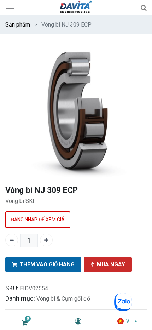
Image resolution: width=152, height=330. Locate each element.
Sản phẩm (17, 24)
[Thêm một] (46, 240)
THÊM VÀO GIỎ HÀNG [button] (47, 264)
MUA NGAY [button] (111, 264)
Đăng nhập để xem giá (38, 219)
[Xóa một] (11, 240)
